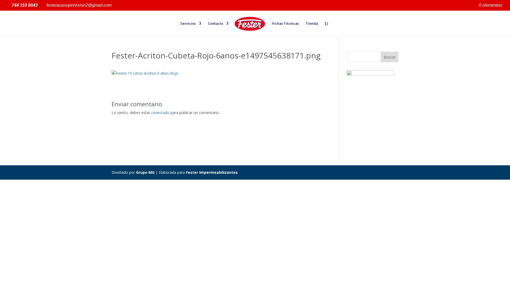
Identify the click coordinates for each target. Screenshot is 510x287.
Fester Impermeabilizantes (212, 172)
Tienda (312, 24)
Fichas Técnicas (285, 24)
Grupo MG (145, 172)
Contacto (215, 24)
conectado (160, 112)
